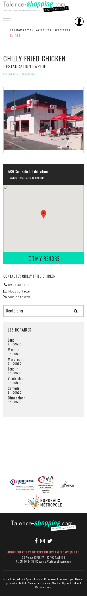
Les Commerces (21, 29)
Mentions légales (60, 583)
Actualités (43, 29)
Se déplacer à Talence (39, 583)
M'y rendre (46, 258)
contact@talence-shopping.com (55, 561)
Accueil (7, 579)
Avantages (62, 29)
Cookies (75, 583)
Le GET (15, 35)
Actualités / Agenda (23, 579)
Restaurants (10, 74)
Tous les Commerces (46, 579)
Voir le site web (19, 297)
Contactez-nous (43, 587)
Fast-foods (28, 74)
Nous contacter (19, 291)
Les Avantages (65, 579)
